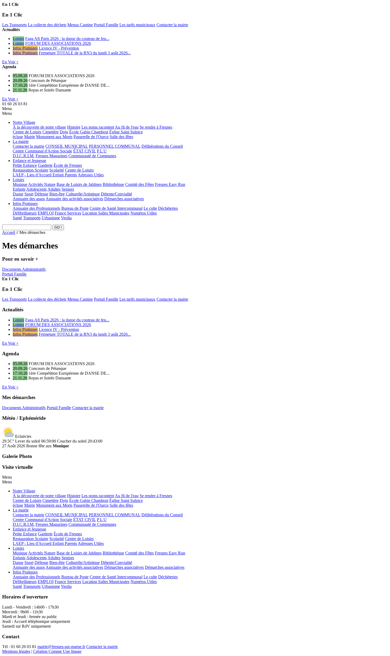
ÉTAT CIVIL (84, 151)
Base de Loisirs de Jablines (79, 184)
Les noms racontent (97, 127)
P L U (102, 151)
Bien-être (57, 194)
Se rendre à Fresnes (156, 127)
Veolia (66, 218)
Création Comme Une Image (57, 651)
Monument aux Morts (54, 136)
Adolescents (36, 189)
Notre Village (24, 122)
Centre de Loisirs (27, 132)
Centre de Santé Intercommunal (116, 208)
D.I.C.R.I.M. (23, 156)
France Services (68, 213)
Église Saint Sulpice (126, 132)
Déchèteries (168, 208)
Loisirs (18, 38)
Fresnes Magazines (51, 156)
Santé (17, 218)
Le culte (150, 208)
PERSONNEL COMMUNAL (114, 146)
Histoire (73, 127)
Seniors (68, 189)
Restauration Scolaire (30, 170)
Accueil (8, 232)
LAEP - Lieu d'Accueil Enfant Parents (45, 175)
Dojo (64, 132)
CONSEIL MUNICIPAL (66, 146)
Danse (18, 194)
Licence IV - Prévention (59, 48)
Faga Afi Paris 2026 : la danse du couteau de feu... (67, 38)
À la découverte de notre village (39, 127)
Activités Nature (41, 184)
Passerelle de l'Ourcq (91, 136)
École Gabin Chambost (88, 132)
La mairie (21, 141)
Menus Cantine (80, 25)
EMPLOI (46, 213)
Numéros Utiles (144, 213)
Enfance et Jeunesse (29, 160)
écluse (18, 136)
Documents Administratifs (24, 269)
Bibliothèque (113, 184)
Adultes (53, 189)
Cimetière (50, 132)
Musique (20, 184)
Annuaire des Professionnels (36, 208)
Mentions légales (16, 651)
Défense (41, 194)
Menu (7, 108)
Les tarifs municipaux (137, 25)
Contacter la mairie (172, 25)
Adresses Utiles (91, 175)
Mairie (29, 136)
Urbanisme (51, 218)
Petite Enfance (25, 165)
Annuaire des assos (29, 198)
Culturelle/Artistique (83, 194)
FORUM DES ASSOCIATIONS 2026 (58, 43)
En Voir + (10, 62)
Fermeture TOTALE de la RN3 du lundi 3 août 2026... (85, 53)
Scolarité (56, 170)
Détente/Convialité (116, 194)
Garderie (45, 165)
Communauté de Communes (92, 156)
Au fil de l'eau (126, 127)
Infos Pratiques (25, 48)
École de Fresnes (68, 165)
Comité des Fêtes (139, 184)
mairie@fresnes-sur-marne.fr (61, 646)
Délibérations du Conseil (162, 146)
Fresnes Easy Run (170, 184)
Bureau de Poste (75, 208)
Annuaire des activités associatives (74, 198)
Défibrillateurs (25, 213)
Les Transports (14, 25)
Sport (28, 194)
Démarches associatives (124, 198)
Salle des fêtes (121, 136)
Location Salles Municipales (105, 213)
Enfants (19, 189)
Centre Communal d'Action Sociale (42, 151)
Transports (32, 218)
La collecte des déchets (47, 25)
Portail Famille (106, 25)
